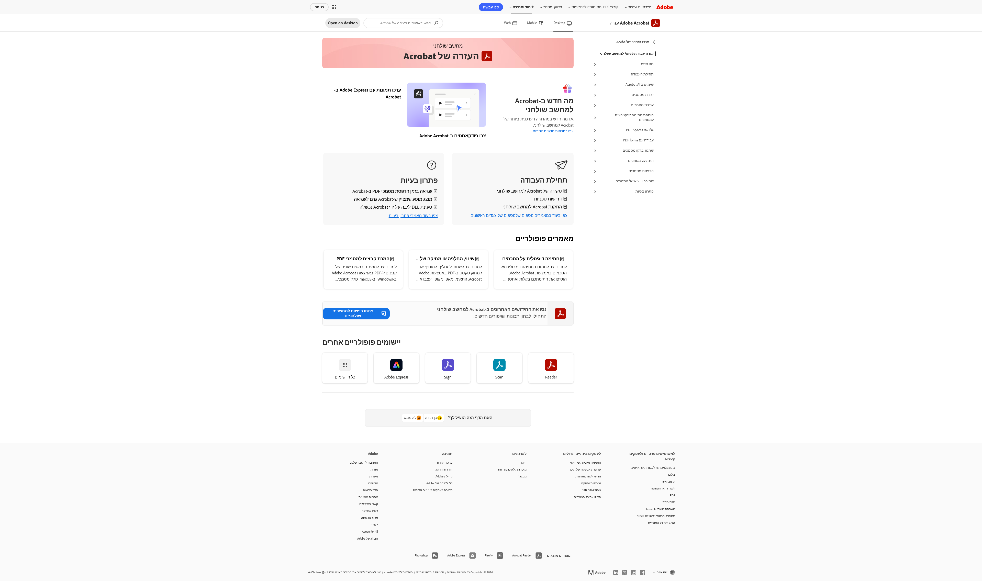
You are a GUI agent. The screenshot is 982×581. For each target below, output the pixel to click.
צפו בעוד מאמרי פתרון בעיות (413, 215)
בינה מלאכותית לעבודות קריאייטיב (653, 468)
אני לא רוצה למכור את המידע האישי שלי (355, 572)
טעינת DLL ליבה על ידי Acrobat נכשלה (396, 207)
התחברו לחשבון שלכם (364, 462)
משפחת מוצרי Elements (660, 509)
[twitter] (624, 572)
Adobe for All (370, 531)
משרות (373, 476)
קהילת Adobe (444, 476)
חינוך (523, 462)
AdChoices (314, 572)
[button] (334, 7)
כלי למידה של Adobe (439, 483)
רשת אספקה (370, 511)
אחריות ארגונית (368, 497)
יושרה (374, 525)
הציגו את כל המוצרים (661, 523)
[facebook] (642, 572)
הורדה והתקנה (442, 469)
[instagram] (633, 572)
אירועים (373, 483)
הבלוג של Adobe (367, 538)
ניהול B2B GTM (591, 490)
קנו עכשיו (491, 7)
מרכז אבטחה (369, 518)
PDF (672, 495)
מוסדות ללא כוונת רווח (512, 469)
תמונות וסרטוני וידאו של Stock (656, 516)
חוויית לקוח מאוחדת (588, 476)
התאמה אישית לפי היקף (585, 462)
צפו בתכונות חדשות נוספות (553, 131)
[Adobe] (664, 7)
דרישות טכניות (548, 199)
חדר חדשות (370, 490)
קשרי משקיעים (368, 504)
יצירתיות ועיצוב (639, 7)
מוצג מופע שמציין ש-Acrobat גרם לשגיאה (393, 199)
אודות (374, 469)
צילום (671, 474)
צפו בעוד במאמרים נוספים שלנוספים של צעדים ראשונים (519, 215)
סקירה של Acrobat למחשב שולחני (529, 191)
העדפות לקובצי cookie (398, 572)
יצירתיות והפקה (591, 483)
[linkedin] (615, 572)
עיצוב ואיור (668, 481)
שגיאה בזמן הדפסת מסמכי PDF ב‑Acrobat (392, 191)
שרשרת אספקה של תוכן (585, 469)
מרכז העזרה (444, 462)
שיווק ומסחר (552, 7)
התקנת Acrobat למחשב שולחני (532, 207)
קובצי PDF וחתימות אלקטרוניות (595, 7)
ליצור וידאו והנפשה (663, 488)
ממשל (523, 476)
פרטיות (439, 572)
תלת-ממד (669, 502)
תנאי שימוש (423, 572)
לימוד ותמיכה (523, 7)
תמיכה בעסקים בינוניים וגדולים (432, 490)
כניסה (319, 7)
